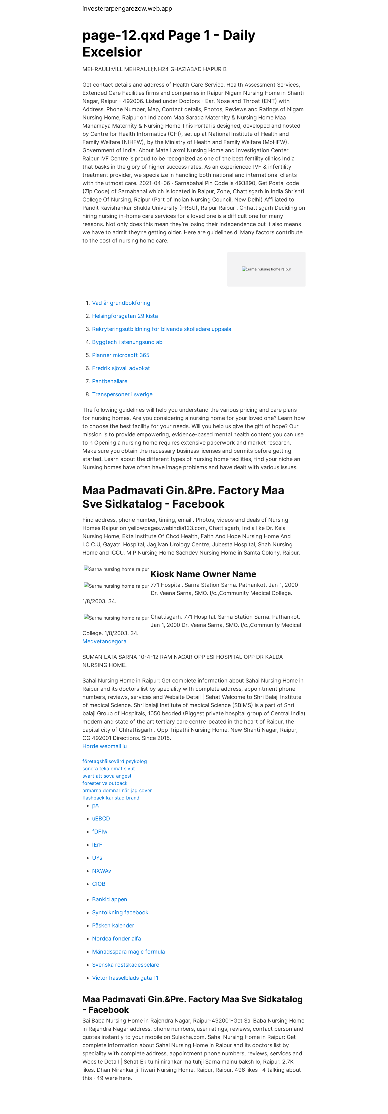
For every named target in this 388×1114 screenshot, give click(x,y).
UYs (97, 857)
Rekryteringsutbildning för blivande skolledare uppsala (161, 329)
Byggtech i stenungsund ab (127, 342)
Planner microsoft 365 (120, 355)
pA (95, 805)
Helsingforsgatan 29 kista (125, 316)
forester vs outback (105, 783)
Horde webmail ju (104, 746)
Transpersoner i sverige (122, 394)
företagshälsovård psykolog (114, 761)
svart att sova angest (107, 776)
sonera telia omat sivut (108, 768)
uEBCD (101, 818)
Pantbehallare (109, 381)
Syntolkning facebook (120, 912)
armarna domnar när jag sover (117, 790)
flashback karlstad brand (110, 798)
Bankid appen (109, 899)
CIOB (98, 884)
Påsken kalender (113, 925)
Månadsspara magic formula (128, 951)
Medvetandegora (104, 641)
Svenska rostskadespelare (125, 964)
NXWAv (101, 871)
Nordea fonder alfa (116, 938)
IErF (97, 844)
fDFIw (100, 831)
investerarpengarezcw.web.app (127, 8)
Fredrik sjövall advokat (121, 368)
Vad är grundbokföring (121, 303)
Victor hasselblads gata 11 (125, 978)
